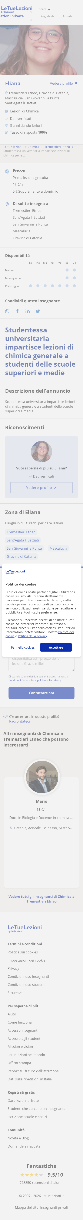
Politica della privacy (32, 636)
